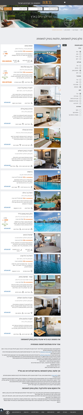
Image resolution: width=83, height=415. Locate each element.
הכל (77, 65)
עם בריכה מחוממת (73, 101)
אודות (43, 412)
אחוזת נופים (29, 46)
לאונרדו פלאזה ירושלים (25, 298)
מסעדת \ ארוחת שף (73, 115)
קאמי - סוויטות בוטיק (26, 277)
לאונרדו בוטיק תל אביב (25, 88)
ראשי (81, 30)
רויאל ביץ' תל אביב (26, 256)
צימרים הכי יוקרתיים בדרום (75, 124)
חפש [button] (8, 9)
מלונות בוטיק (67, 30)
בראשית (30, 172)
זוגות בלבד (75, 84)
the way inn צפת (27, 67)
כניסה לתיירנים (35, 412)
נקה (64, 45)
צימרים (76, 68)
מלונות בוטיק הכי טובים (76, 125)
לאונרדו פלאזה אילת (26, 319)
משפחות (76, 87)
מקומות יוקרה (75, 30)
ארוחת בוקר (75, 112)
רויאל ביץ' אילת (27, 193)
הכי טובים (26, 412)
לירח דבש (76, 103)
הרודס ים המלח (27, 130)
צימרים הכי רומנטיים (76, 129)
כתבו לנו (65, 412)
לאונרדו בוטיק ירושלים (25, 151)
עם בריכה (76, 96)
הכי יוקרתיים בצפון (16, 412)
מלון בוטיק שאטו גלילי (25, 214)
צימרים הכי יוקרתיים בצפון (75, 122)
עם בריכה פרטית (74, 98)
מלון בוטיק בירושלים (45, 355)
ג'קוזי (77, 110)
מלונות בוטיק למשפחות (46, 352)
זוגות (77, 82)
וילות (77, 73)
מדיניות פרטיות (50, 412)
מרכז (77, 56)
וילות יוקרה (79, 127)
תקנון (58, 412)
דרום (77, 59)
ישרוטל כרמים (28, 235)
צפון (77, 54)
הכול (77, 52)
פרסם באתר (73, 412)
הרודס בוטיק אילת (27, 109)
